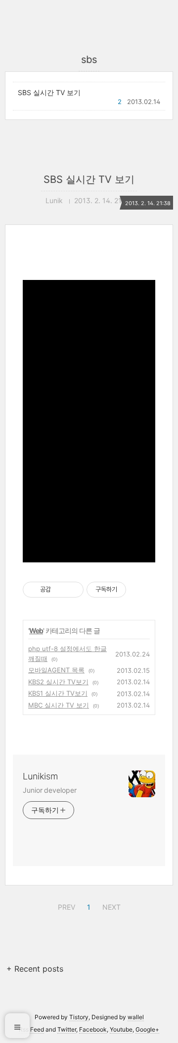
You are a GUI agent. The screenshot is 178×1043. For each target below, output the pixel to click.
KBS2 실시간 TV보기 (58, 682)
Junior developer (49, 790)
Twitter (66, 1029)
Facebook (93, 1029)
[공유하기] (60, 589)
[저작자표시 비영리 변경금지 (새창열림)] (139, 590)
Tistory (79, 1017)
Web (36, 630)
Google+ (147, 1029)
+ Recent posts (34, 969)
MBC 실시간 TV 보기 (58, 705)
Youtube (121, 1029)
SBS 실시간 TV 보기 (49, 92)
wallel (136, 1017)
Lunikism (40, 776)
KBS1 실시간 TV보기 (58, 693)
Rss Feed (31, 1029)
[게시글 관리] (72, 589)
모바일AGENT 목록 (56, 670)
